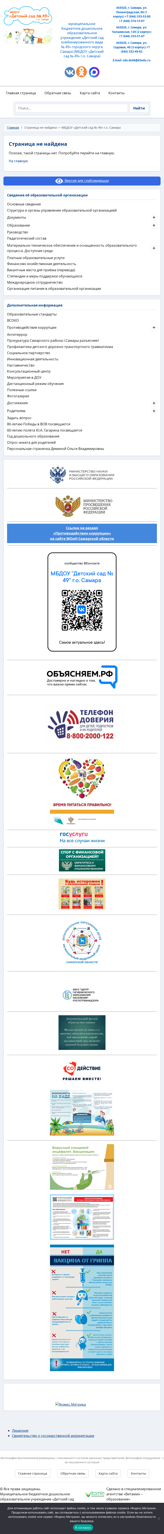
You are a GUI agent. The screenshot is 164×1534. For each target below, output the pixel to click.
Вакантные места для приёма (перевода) (41, 270)
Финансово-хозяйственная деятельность (41, 263)
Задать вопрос (19, 418)
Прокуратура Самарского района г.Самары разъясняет (53, 340)
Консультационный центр (29, 371)
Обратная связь (57, 93)
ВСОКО (13, 320)
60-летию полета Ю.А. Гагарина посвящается (44, 430)
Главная (13, 127)
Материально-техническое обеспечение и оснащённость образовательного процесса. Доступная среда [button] (72, 248)
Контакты (116, 93)
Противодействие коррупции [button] (31, 327)
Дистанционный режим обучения (35, 383)
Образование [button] (18, 225)
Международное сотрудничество (35, 282)
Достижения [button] (17, 403)
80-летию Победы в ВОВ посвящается (38, 424)
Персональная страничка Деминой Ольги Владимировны (55, 448)
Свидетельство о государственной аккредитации (53, 1435)
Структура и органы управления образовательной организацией (62, 210)
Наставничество (21, 365)
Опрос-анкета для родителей (31, 442)
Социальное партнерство (28, 353)
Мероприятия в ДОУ (24, 377)
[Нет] (159, 1518)
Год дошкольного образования (33, 436)
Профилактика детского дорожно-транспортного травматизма (60, 346)
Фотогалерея (18, 396)
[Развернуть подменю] (154, 217)
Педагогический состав (26, 238)
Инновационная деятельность (33, 359)
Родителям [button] (16, 410)
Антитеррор (17, 334)
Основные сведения (24, 204)
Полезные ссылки (22, 390)
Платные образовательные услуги (35, 257)
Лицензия (20, 1430)
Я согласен (83, 1527)
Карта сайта (90, 93)
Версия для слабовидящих (86, 180)
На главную (18, 161)
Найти (139, 108)
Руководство (17, 232)
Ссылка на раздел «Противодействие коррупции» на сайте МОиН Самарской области (82, 533)
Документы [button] (16, 217)
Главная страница (21, 93)
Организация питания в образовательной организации (54, 288)
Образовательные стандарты (32, 314)
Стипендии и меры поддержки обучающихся (44, 276)
